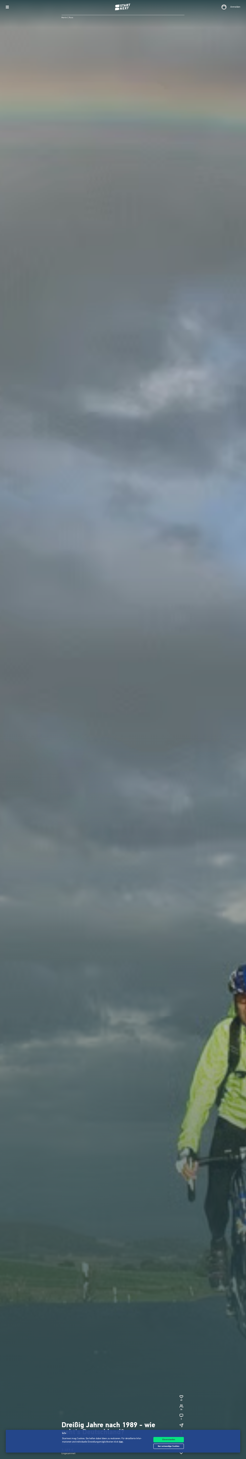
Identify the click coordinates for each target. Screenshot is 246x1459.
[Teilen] (181, 1425)
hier (121, 1442)
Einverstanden (168, 1440)
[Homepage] (123, 7)
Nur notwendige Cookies (168, 1446)
